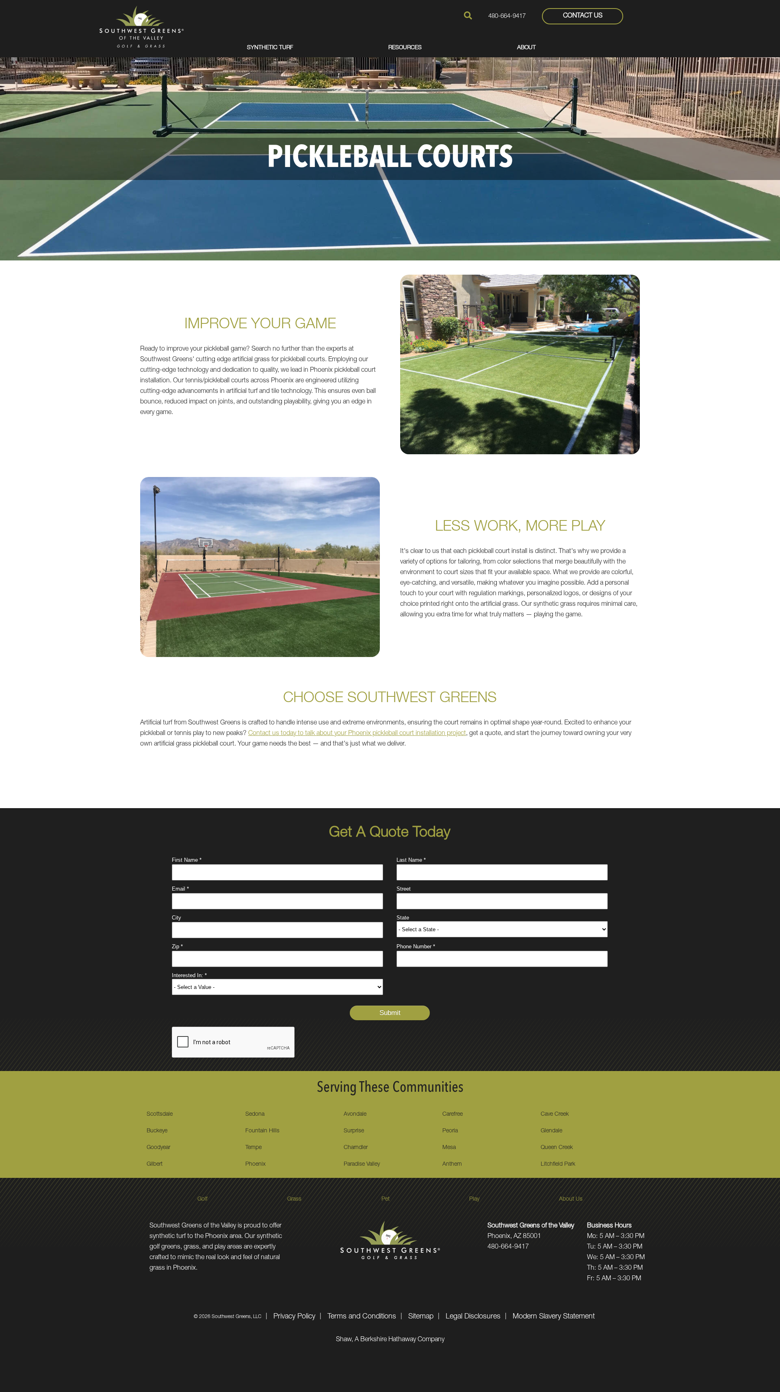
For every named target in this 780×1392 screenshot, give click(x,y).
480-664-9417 (507, 16)
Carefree (452, 1114)
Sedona (254, 1114)
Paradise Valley (362, 1164)
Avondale (355, 1114)
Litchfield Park (558, 1164)
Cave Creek (555, 1114)
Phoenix (255, 1164)
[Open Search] (468, 15)
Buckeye (157, 1131)
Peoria (450, 1131)
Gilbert (154, 1164)
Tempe (253, 1148)
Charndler (356, 1148)
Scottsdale (160, 1114)
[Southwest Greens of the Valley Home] (142, 27)
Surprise (354, 1131)
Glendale (551, 1131)
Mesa (449, 1148)
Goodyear (158, 1148)
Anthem (452, 1164)
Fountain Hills (262, 1131)
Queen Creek (557, 1148)
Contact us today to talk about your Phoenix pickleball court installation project (357, 734)
